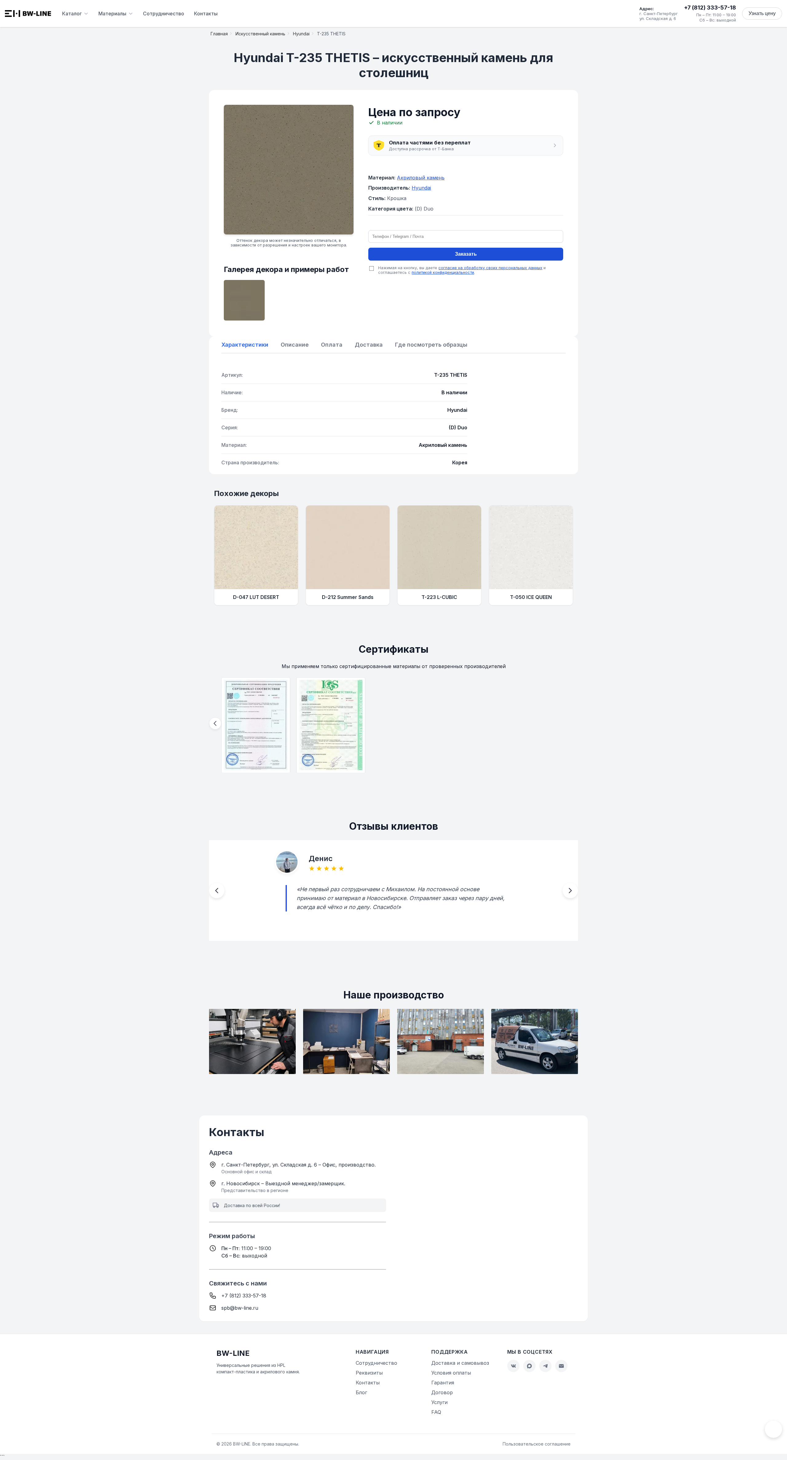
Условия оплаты (451, 1373)
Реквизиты (369, 1373)
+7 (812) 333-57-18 (710, 7)
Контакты (206, 13)
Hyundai (421, 188)
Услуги (439, 1402)
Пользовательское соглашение (537, 1443)
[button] (465, 145)
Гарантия (442, 1382)
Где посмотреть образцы (431, 344)
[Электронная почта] (561, 1366)
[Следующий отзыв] (570, 891)
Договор (442, 1392)
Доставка (369, 344)
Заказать (466, 254)
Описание (295, 344)
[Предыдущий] (215, 723)
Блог (361, 1392)
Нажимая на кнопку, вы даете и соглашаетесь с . (462, 270)
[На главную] (28, 13)
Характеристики (244, 344)
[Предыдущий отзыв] (216, 891)
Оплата (331, 344)
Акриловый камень (421, 178)
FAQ (436, 1412)
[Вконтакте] (513, 1366)
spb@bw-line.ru (239, 1308)
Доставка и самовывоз (460, 1363)
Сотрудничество (163, 13)
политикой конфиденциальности (443, 272)
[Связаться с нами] (773, 1429)
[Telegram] (545, 1366)
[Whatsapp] (529, 1366)
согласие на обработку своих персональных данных (490, 268)
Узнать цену (762, 13)
